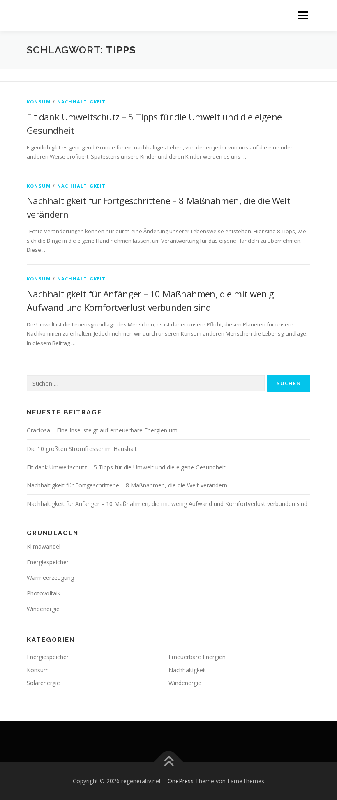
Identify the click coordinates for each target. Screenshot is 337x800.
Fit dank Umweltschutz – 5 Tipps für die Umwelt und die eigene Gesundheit (126, 467)
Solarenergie (43, 683)
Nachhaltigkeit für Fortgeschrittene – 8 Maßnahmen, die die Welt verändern (127, 485)
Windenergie (43, 609)
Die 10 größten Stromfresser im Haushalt (82, 449)
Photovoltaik (43, 593)
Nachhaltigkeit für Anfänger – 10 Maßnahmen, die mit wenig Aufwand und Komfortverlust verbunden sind (167, 504)
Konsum (39, 102)
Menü (303, 15)
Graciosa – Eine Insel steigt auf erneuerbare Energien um (102, 430)
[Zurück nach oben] (168, 761)
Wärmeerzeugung (50, 578)
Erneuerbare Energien (197, 657)
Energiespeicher (48, 562)
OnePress (181, 781)
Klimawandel (43, 546)
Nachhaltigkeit (81, 102)
